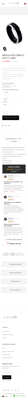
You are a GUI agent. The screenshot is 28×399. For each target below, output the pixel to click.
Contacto (4, 337)
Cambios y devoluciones (8, 351)
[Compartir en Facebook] (3, 125)
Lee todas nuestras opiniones (14, 239)
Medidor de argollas (7, 357)
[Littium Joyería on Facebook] (12, 390)
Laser (14, 86)
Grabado (5, 99)
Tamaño (6, 92)
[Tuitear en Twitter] (6, 125)
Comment (14, 141)
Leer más (12, 191)
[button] (6, 396)
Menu (3, 4)
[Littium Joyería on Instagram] (18, 390)
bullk (23, 255)
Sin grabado (6, 86)
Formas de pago (6, 354)
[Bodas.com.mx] (14, 244)
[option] (14, 33)
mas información (11, 138)
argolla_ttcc (18, 255)
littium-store (19, 253)
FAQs (19, 138)
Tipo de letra (4, 101)
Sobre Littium (5, 331)
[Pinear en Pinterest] (9, 125)
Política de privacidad (7, 334)
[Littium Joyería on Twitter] (15, 390)
